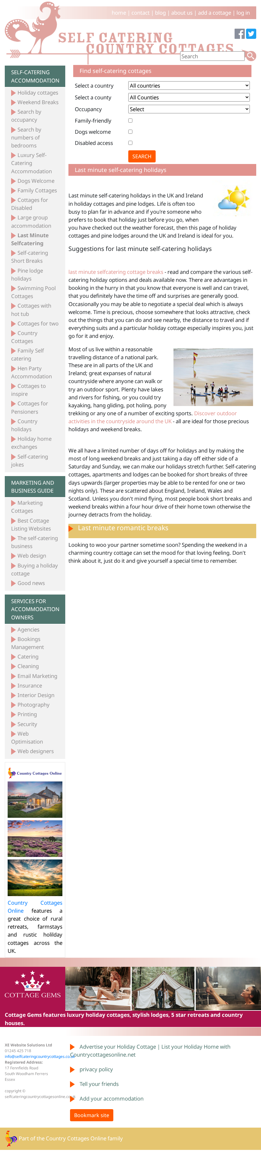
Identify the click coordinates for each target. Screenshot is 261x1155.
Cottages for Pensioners (29, 407)
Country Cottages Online (76, 1138)
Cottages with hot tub (31, 309)
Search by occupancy (26, 115)
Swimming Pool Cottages (33, 292)
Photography (34, 704)
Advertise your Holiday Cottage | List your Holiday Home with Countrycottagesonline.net (150, 1050)
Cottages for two (38, 323)
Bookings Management (27, 643)
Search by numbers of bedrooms (26, 137)
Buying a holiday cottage (34, 569)
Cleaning (28, 666)
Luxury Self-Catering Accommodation (31, 163)
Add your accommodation (112, 1098)
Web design (32, 555)
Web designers (36, 751)
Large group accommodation (31, 221)
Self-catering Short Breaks (29, 256)
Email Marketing (37, 676)
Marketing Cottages (27, 506)
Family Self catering (27, 354)
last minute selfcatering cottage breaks (115, 271)
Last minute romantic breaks (123, 527)
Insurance (30, 685)
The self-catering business (34, 542)
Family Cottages (37, 190)
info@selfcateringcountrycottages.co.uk (40, 1056)
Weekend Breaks (38, 102)
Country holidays (24, 425)
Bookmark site (91, 1115)
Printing (27, 714)
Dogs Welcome (36, 180)
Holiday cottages (38, 92)
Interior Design (36, 695)
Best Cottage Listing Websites (31, 524)
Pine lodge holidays (27, 274)
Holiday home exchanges (31, 442)
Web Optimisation (27, 737)
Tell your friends (99, 1083)
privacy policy (96, 1069)
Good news (31, 583)
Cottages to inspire (28, 389)
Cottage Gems (23, 1014)
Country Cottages (24, 337)
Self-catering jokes (29, 460)
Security (27, 724)
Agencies (28, 629)
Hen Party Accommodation (31, 372)
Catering (28, 656)
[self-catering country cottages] (130, 32)
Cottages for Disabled (29, 203)
